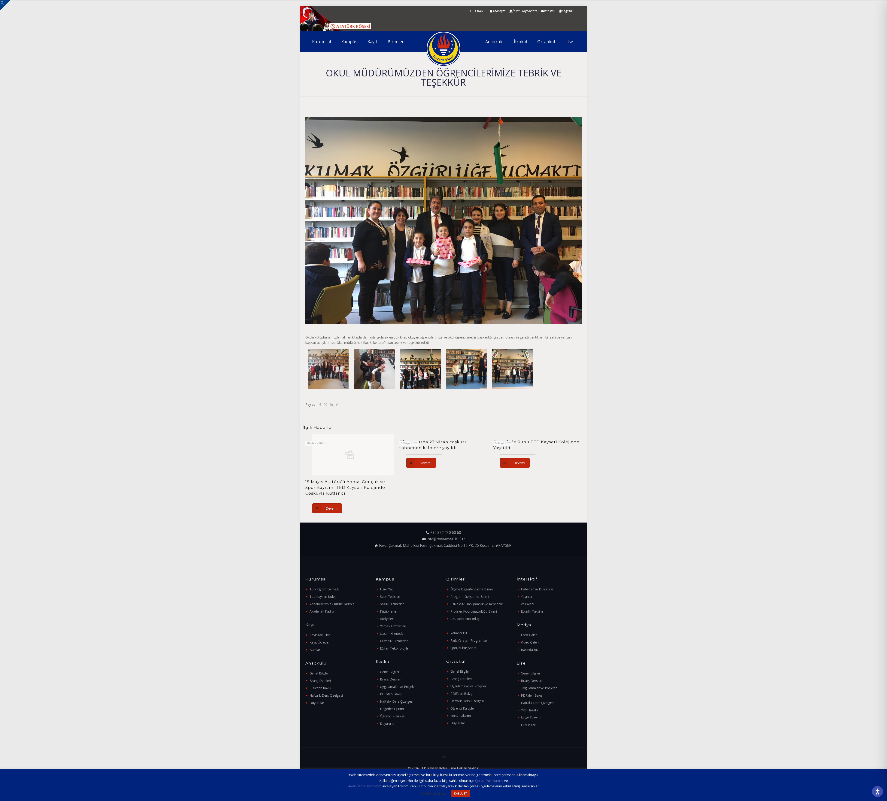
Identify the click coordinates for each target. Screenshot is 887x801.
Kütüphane (388, 611)
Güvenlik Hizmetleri (394, 641)
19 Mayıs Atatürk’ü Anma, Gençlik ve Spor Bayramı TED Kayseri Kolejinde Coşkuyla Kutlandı (345, 487)
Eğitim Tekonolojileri (395, 648)
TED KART (477, 11)
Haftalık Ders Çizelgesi (326, 695)
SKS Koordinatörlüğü (465, 619)
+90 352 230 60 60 (445, 532)
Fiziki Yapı (387, 589)
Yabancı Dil (458, 633)
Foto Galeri (529, 635)
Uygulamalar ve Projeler (398, 686)
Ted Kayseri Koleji (323, 596)
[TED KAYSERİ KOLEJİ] (443, 48)
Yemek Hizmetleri (393, 626)
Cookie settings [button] (433, 793)
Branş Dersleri (320, 680)
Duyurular (317, 703)
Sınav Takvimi (460, 715)
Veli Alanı (527, 604)
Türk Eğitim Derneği (324, 589)
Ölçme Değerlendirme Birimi (471, 589)
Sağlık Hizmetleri (392, 604)
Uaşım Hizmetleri (392, 633)
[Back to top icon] (443, 757)
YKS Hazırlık (529, 710)
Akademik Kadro (322, 611)
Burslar (315, 649)
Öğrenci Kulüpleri (392, 716)
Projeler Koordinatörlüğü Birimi (473, 611)
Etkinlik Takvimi (532, 611)
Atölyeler (386, 619)
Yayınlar (526, 596)
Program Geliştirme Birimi (469, 596)
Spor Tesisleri (390, 596)
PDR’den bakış (320, 688)
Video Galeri (530, 642)
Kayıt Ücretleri (320, 642)
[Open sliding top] (5, 5)
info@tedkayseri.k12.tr (446, 539)
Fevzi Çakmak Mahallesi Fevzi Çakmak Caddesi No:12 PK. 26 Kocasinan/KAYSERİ (445, 545)
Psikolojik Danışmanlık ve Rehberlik (476, 604)
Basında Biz (529, 649)
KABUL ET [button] (460, 793)
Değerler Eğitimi (392, 709)
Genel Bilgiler (319, 673)
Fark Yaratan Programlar (468, 640)
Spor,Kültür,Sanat (463, 648)
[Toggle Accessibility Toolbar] (878, 792)
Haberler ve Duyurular (537, 589)
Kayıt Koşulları (320, 635)
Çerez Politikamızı (489, 780)
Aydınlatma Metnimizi (365, 786)
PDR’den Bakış (391, 694)
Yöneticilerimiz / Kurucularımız (332, 604)
